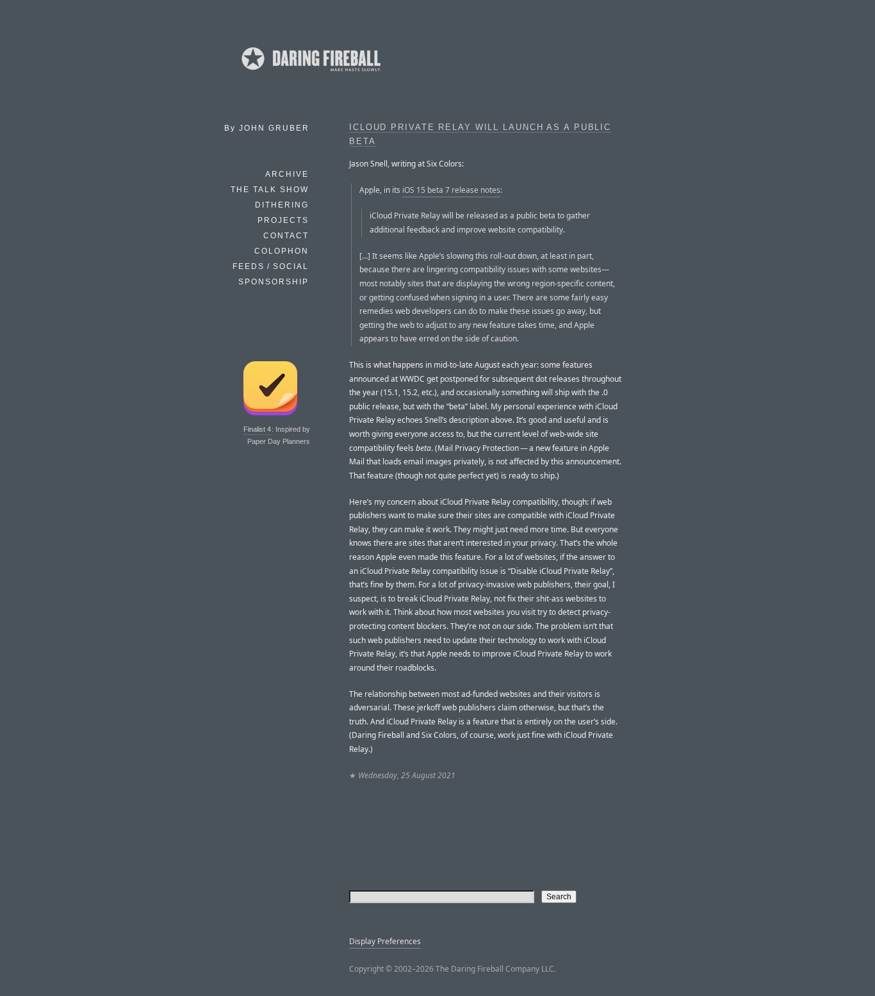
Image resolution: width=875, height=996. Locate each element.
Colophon (281, 251)
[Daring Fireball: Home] (310, 74)
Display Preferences (385, 941)
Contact (286, 235)
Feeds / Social (271, 266)
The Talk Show (270, 189)
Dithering (282, 204)
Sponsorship (273, 281)
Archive (287, 174)
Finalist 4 (257, 429)
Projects (283, 220)
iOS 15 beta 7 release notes (451, 189)
